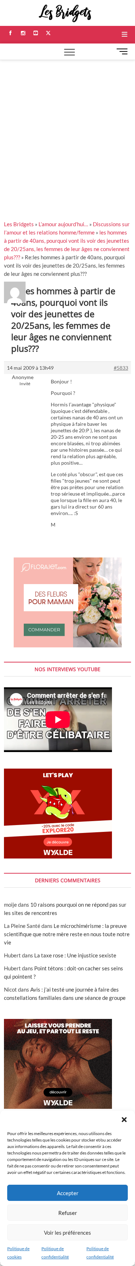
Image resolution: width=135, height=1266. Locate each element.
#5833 (121, 368)
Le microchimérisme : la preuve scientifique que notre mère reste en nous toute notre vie (67, 934)
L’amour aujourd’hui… (63, 224)
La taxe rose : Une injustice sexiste (75, 955)
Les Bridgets (19, 224)
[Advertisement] (67, 131)
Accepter (67, 1193)
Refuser (67, 1213)
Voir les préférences (67, 1232)
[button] (124, 1119)
